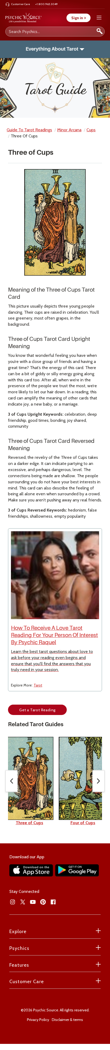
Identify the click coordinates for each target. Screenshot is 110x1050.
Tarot (38, 685)
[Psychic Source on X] (22, 902)
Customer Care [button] (26, 981)
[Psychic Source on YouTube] (33, 902)
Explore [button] (17, 931)
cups (91, 129)
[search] (99, 31)
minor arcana (69, 129)
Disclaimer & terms (67, 1019)
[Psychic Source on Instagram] (12, 902)
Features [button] (19, 965)
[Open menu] (99, 17)
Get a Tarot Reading (37, 710)
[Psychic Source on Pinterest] (43, 902)
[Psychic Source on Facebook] (53, 902)
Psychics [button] (19, 948)
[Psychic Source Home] (23, 18)
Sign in (78, 18)
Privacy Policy (38, 1019)
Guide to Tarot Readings (29, 129)
